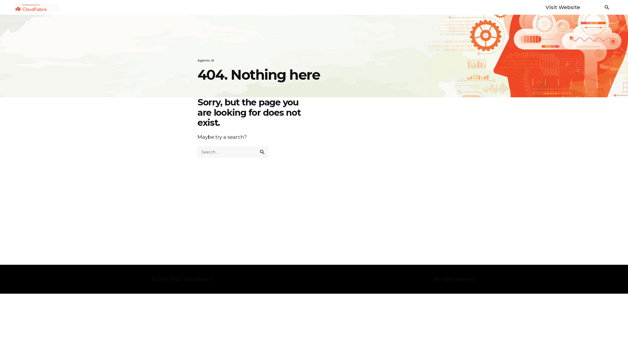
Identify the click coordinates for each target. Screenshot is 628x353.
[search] (262, 152)
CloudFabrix (198, 279)
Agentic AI (205, 60)
